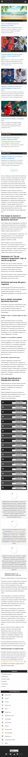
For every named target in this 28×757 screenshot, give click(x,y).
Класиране (4, 681)
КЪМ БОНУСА (19, 403)
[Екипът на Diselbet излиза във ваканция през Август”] (14, 12)
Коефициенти (4, 676)
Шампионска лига (9, 715)
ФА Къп (7, 726)
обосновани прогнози (17, 531)
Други (6, 743)
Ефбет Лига (8, 712)
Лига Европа (8, 719)
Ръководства (4, 683)
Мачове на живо (5, 679)
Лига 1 (6, 708)
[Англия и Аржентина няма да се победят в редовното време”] (6, 132)
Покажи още (14, 170)
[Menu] (25, 2)
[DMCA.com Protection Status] (14, 750)
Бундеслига (8, 705)
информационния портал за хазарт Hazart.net (12, 661)
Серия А (7, 701)
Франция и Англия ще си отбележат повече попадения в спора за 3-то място (11, 88)
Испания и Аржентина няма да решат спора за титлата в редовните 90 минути (11, 56)
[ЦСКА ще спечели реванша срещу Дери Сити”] (14, 107)
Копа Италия (8, 722)
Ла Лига (7, 698)
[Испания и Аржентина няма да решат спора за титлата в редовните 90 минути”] (14, 43)
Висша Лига (8, 695)
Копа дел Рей (8, 729)
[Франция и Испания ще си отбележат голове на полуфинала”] (6, 151)
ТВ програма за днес (6, 674)
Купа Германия (8, 732)
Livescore (3, 686)
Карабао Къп (8, 736)
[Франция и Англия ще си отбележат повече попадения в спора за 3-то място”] (14, 75)
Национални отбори (10, 739)
